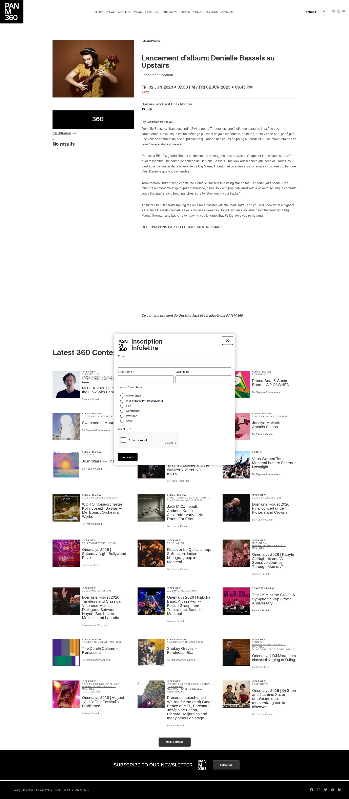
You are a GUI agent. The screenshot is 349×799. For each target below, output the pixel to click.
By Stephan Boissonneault (266, 392)
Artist (129, 420)
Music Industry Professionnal (144, 400)
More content (174, 742)
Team (58, 790)
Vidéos (197, 12)
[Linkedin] (339, 790)
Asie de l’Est (91, 684)
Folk (186, 642)
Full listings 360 (62, 133)
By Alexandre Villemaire (95, 625)
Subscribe (226, 765)
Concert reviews (130, 12)
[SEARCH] (324, 12)
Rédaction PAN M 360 (160, 122)
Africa (193, 591)
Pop (255, 374)
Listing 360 (152, 12)
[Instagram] (338, 12)
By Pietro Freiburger (178, 480)
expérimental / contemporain (103, 379)
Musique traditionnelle (184, 689)
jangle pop (98, 416)
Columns (211, 12)
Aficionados (133, 395)
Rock (85, 381)
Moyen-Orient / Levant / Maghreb (269, 546)
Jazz (85, 455)
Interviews (169, 12)
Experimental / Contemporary (103, 377)
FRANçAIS (310, 12)
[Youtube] (343, 12)
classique (274, 416)
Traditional (175, 691)
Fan (128, 405)
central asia (110, 684)
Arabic (290, 649)
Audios (185, 12)
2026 (268, 374)
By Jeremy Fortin (91, 565)
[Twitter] (325, 790)
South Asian (107, 543)
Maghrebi (258, 543)
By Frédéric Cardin (262, 434)
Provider (131, 415)
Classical (259, 416)
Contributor (133, 410)
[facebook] (333, 12)
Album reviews (105, 12)
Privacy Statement (23, 790)
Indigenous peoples (181, 684)
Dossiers (227, 12)
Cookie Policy (44, 790)
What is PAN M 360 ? (76, 790)
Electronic (90, 374)
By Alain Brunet (90, 399)
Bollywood (90, 543)
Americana (174, 642)
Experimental (98, 642)
